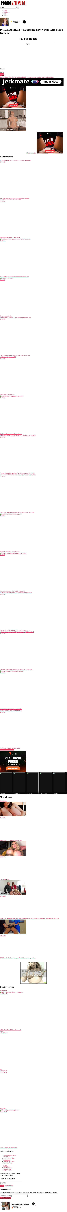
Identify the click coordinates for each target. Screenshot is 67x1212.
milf (47, 77)
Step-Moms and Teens (9, 1155)
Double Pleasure (4, 77)
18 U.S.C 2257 (7, 1170)
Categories (6, 12)
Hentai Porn (6, 1160)
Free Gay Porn (7, 1163)
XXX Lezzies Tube (8, 1158)
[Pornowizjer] (13, 6)
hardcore (41, 77)
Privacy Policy (7, 1167)
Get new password (5, 1197)
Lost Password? (8, 1185)
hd (45, 77)
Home (5, 10)
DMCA (5, 1166)
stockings (51, 77)
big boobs (15, 77)
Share (2, 75)
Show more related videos (7, 749)
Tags (4, 13)
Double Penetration (27, 77)
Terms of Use (7, 1169)
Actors (5, 15)
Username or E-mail (5, 1195)
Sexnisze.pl (6, 1156)
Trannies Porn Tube (8, 1161)
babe (10, 77)
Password (2, 1184)
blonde (20, 77)
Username (3, 1182)
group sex (36, 77)
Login (2, 1185)
